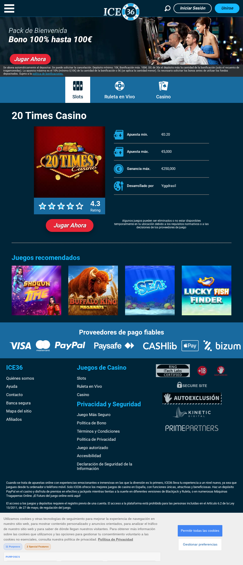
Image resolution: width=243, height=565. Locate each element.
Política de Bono (91, 423)
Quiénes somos (20, 378)
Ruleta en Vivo (119, 97)
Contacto (14, 394)
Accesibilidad (89, 455)
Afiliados (14, 419)
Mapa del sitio (19, 411)
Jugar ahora (69, 225)
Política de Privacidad (96, 439)
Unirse (227, 8)
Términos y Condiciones (98, 431)
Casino (163, 97)
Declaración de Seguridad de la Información (104, 466)
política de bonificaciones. (48, 73)
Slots (77, 97)
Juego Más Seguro (94, 414)
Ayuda (11, 386)
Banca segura (18, 403)
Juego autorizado (92, 447)
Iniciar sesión (192, 8)
